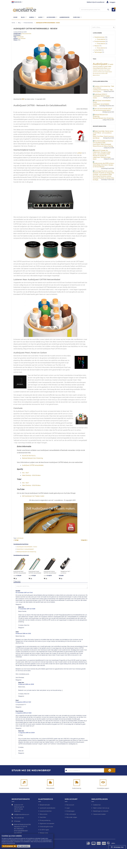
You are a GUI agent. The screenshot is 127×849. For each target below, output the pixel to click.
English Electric (108, 71)
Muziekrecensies (99, 37)
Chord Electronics (98, 68)
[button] (17, 2)
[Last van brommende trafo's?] (102, 108)
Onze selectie (101, 39)
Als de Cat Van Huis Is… (29, 455)
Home (13, 22)
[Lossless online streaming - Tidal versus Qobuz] (103, 88)
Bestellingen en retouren (100, 811)
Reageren (18, 604)
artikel (79, 153)
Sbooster (95, 73)
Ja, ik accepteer (8, 846)
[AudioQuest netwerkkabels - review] (103, 102)
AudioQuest (20, 36)
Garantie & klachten (46, 811)
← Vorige (15, 540)
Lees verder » (24, 846)
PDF (23, 99)
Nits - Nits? (25, 473)
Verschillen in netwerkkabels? (25, 549)
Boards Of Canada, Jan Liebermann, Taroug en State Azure (101, 157)
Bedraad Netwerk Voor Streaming (32, 458)
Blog (19, 22)
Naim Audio (104, 70)
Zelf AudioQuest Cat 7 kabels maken (33, 496)
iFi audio (110, 64)
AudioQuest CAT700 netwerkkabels (32, 465)
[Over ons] (103, 783)
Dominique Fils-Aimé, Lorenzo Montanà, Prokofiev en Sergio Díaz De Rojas (103, 177)
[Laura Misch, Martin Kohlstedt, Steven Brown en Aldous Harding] (103, 142)
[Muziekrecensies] (24, 783)
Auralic (109, 68)
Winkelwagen (70, 811)
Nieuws (96, 46)
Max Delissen (22, 38)
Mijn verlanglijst (71, 814)
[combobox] (95, 9)
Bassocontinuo (96, 75)
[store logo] (25, 9)
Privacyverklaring (45, 820)
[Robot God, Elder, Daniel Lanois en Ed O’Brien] (103, 134)
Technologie (98, 52)
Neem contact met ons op (101, 808)
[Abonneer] (109, 770)
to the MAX (98, 50)
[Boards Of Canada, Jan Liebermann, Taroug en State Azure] (103, 154)
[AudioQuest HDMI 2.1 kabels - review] (100, 94)
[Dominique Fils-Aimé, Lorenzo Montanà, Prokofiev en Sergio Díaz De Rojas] (103, 174)
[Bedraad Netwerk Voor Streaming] (103, 116)
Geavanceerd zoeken (99, 814)
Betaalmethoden (45, 805)
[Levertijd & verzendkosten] (77, 783)
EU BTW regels (44, 830)
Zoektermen (97, 805)
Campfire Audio (101, 71)
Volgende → (84, 540)
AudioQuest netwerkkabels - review (27, 546)
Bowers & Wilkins (101, 73)
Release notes (44, 833)
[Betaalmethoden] (50, 783)
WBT (106, 73)
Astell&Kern (95, 70)
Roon (106, 68)
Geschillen (43, 817)
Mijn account (70, 805)
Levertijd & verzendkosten (47, 808)
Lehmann (95, 71)
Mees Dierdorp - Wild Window (31, 475)
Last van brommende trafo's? (102, 110)
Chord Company (98, 66)
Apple (99, 70)
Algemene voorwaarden (47, 823)
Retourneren (43, 814)
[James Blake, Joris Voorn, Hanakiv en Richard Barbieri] (103, 163)
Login (68, 808)
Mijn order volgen (71, 817)
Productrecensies (28, 22)
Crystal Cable (107, 66)
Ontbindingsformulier (46, 826)
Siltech (108, 70)
